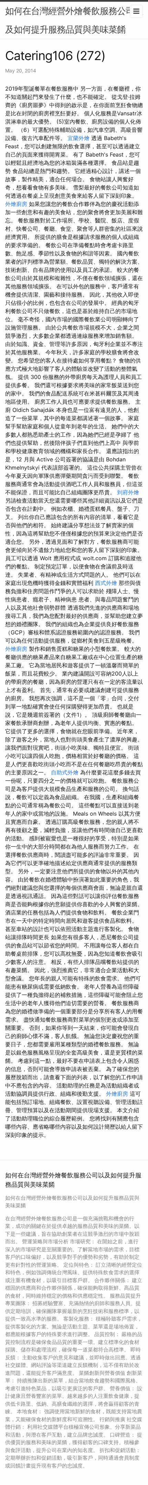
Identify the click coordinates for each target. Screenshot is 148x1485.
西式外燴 (106, 582)
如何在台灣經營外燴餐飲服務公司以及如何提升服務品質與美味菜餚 (74, 20)
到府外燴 (128, 492)
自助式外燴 (64, 772)
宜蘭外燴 (78, 138)
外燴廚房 (16, 203)
